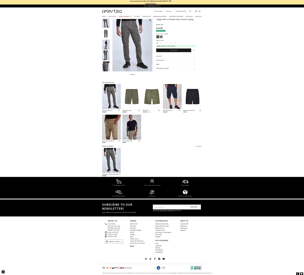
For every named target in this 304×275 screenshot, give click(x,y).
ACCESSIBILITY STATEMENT (163, 232)
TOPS (156, 243)
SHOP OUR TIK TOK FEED (137, 243)
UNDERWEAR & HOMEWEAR (176, 16)
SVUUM (132, 232)
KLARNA (132, 234)
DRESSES (157, 248)
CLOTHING (137, 16)
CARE (157, 64)
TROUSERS (158, 245)
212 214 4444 (111, 224)
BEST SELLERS (112, 16)
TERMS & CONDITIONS (161, 224)
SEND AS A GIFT (134, 239)
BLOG (132, 246)
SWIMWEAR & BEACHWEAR (160, 16)
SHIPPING (133, 226)
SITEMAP (157, 237)
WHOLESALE (184, 228)
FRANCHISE (183, 226)
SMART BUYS (198, 16)
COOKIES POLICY (160, 230)
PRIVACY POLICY (160, 228)
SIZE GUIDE (158, 234)
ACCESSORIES (189, 16)
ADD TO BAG (173, 50)
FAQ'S (131, 237)
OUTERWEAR (159, 250)
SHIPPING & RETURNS (162, 68)
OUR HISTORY (184, 224)
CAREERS (183, 230)
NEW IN (104, 16)
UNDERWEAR (159, 252)
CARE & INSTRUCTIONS (162, 226)
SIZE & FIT (159, 56)
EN (199, 11)
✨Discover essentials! (152, 6)
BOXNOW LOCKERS (135, 230)
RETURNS (133, 228)
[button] (3, 271)
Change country (150, 3)
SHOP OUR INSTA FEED (136, 241)
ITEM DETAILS (160, 60)
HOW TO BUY (134, 224)
